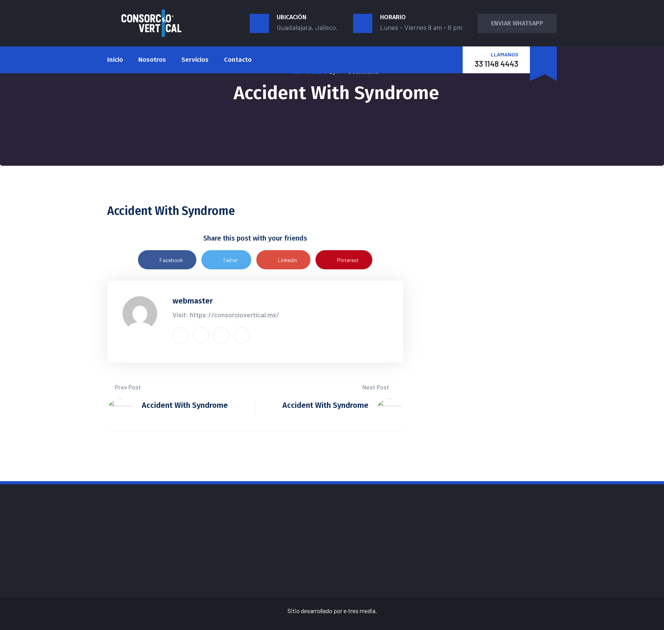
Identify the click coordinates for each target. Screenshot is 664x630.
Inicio (115, 60)
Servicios (195, 60)
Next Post (376, 387)
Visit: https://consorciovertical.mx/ (226, 314)
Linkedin (287, 260)
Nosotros (152, 60)
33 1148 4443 (496, 63)
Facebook (171, 260)
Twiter (230, 260)
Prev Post (127, 387)
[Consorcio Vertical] (151, 23)
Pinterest (348, 260)
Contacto (238, 60)
